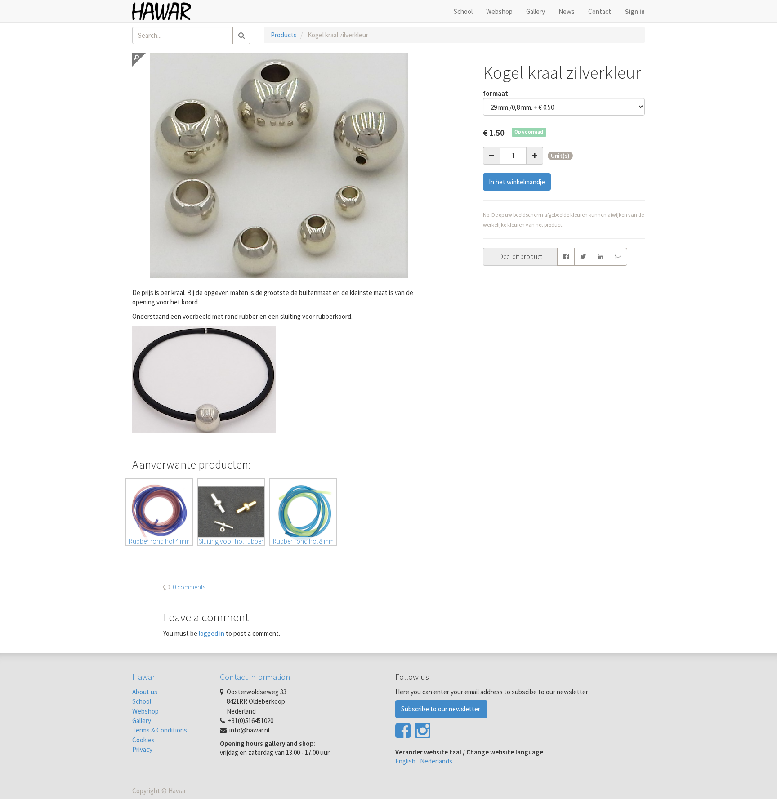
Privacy (142, 749)
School (141, 701)
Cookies (143, 740)
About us (144, 691)
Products (284, 35)
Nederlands (436, 761)
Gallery (141, 720)
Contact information (255, 676)
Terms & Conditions (159, 730)
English (405, 761)
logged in (211, 633)
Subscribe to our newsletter (441, 709)
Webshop (145, 711)
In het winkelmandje (517, 182)
